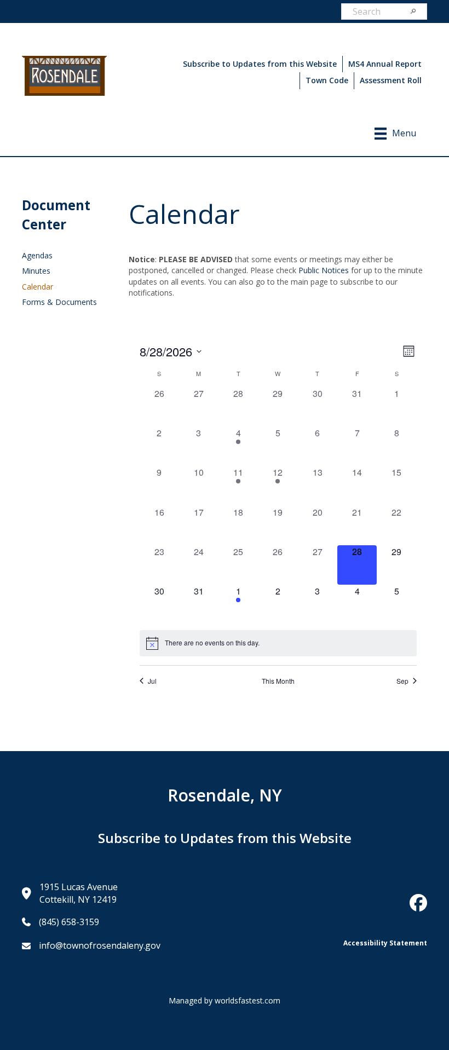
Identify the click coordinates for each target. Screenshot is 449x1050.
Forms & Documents (59, 302)
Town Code (327, 80)
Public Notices (323, 270)
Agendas (37, 255)
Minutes (36, 271)
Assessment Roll (391, 80)
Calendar (37, 286)
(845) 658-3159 (69, 922)
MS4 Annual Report (385, 64)
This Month (278, 681)
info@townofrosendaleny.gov (99, 945)
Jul (152, 681)
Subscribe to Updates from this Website (260, 64)
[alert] (278, 643)
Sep (402, 681)
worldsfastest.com (247, 1000)
